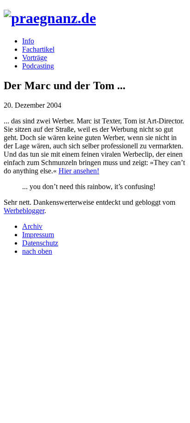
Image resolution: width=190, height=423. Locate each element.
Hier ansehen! (79, 171)
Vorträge (34, 57)
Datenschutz (40, 243)
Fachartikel (38, 49)
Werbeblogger (24, 211)
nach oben (37, 251)
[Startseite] (50, 18)
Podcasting (38, 66)
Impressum (38, 235)
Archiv (32, 226)
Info (28, 41)
